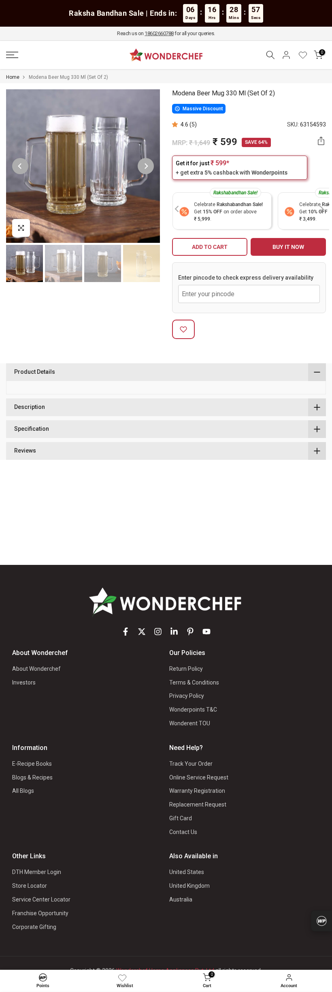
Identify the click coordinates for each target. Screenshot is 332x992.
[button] (176, 124)
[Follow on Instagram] (158, 632)
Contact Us (183, 832)
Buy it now (288, 247)
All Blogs (23, 791)
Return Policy (186, 669)
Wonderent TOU (189, 723)
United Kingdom (189, 885)
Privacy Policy (186, 696)
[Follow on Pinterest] (190, 632)
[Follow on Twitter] (142, 632)
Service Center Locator (41, 899)
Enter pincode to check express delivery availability (245, 277)
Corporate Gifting (34, 927)
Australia (180, 899)
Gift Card (180, 818)
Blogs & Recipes (32, 777)
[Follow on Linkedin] (174, 632)
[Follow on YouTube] (206, 632)
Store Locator (29, 885)
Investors (24, 682)
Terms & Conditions (194, 682)
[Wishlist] (306, 55)
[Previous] (20, 166)
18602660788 (159, 33)
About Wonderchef (36, 669)
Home (12, 77)
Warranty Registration (197, 791)
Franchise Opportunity (40, 913)
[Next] (146, 166)
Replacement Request (197, 804)
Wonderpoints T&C (193, 709)
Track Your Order (191, 763)
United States (186, 872)
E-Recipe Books (32, 763)
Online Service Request (198, 777)
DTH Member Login (36, 872)
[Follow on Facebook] (125, 632)
